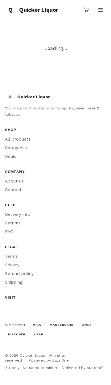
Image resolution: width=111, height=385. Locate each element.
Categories (16, 147)
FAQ (9, 231)
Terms (11, 256)
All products (18, 139)
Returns (13, 222)
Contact (13, 189)
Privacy (12, 264)
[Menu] (100, 9)
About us (14, 180)
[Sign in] (71, 9)
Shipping (14, 282)
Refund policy (19, 273)
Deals (10, 156)
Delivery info (18, 214)
